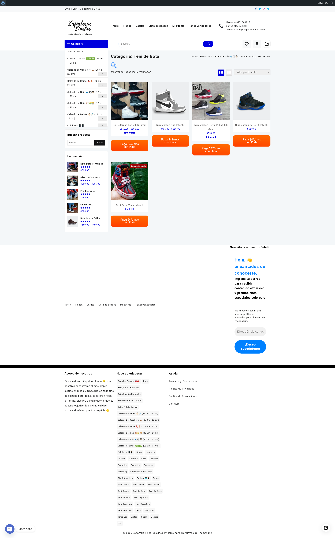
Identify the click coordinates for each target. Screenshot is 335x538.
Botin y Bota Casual (128, 407)
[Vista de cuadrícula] (221, 73)
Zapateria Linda (142, 533)
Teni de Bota (139, 491)
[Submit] (208, 44)
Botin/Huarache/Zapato (130, 400)
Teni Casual (123, 485)
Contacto (174, 403)
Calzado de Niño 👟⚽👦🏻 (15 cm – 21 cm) (85, 94)
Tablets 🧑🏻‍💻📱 (143, 478)
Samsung (122, 472)
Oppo (143, 459)
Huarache (150, 452)
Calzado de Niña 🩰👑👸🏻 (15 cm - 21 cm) (138, 433)
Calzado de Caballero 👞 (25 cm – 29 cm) (86, 71)
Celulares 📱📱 (75, 125)
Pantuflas (122, 465)
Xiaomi (144, 517)
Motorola (133, 459)
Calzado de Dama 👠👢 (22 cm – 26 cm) (85, 83)
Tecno (156, 478)
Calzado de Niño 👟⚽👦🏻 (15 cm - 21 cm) (138, 439)
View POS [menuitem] (323, 2)
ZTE (120, 523)
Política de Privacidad (182, 388)
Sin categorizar (125, 478)
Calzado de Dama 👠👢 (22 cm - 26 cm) (138, 426)
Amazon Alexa (75, 51)
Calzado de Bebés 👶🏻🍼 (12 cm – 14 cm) (85, 116)
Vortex (134, 517)
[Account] (257, 44)
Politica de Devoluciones (183, 396)
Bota (145, 381)
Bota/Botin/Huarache (128, 388)
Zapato (154, 517)
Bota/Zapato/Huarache (129, 394)
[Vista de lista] (229, 73)
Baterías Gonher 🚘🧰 (129, 381)
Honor (139, 452)
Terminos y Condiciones (183, 381)
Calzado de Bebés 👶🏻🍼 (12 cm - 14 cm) (138, 413)
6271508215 (243, 22)
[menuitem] (3, 3)
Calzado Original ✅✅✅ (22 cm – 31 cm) (85, 60)
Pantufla (154, 459)
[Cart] (267, 44)
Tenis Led (149, 510)
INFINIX (121, 459)
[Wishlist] (247, 44)
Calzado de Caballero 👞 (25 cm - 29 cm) (138, 420)
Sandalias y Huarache (141, 472)
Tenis (138, 510)
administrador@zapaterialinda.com (245, 29)
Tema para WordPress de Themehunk (190, 533)
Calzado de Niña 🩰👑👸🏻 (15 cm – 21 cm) (85, 105)
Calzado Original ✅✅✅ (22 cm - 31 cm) (138, 446)
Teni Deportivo (141, 497)
